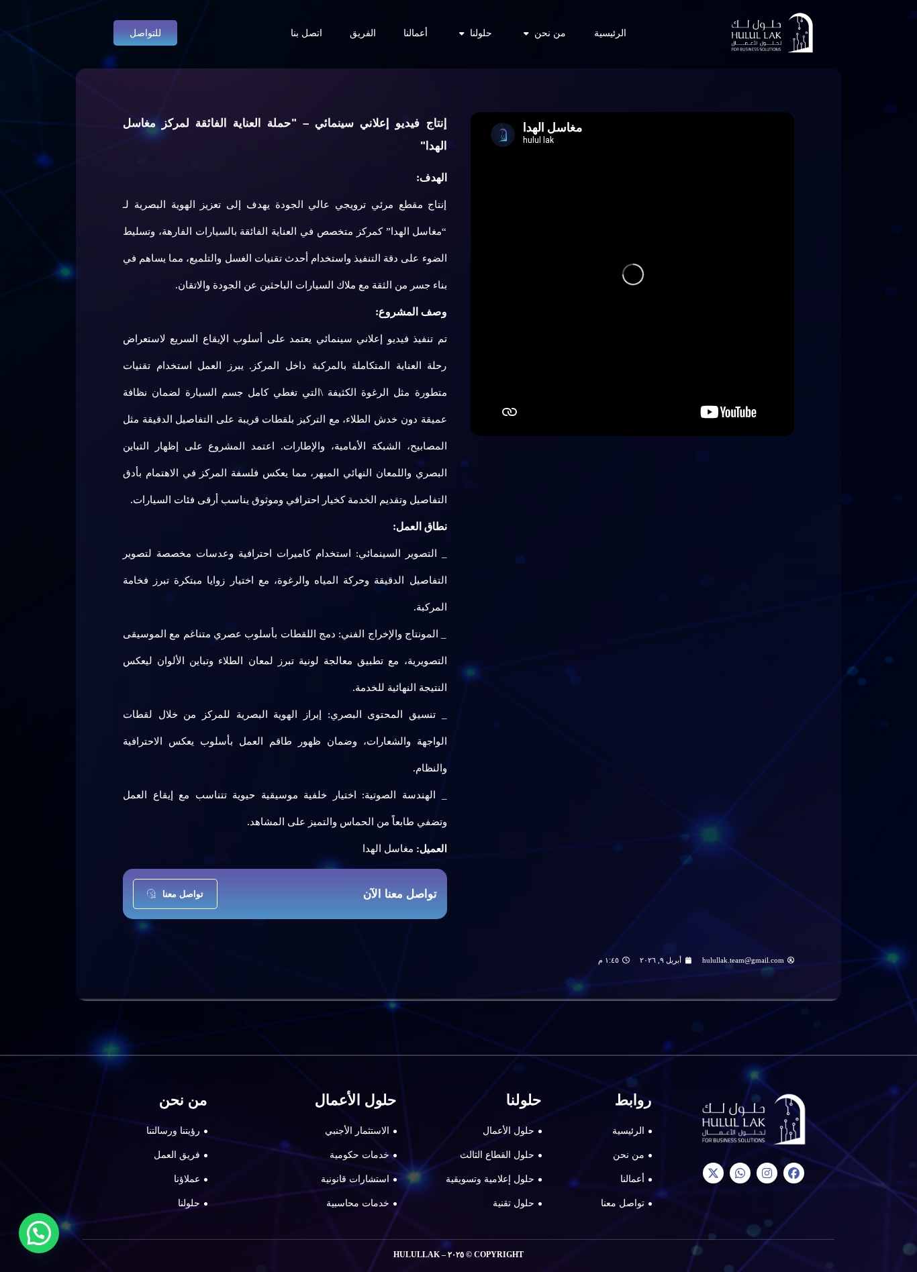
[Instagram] (767, 1173)
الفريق (363, 33)
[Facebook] (793, 1173)
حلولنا (481, 33)
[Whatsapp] (740, 1173)
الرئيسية (610, 33)
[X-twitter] (713, 1173)
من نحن (550, 33)
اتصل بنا (306, 33)
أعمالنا (415, 33)
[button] (39, 1233)
